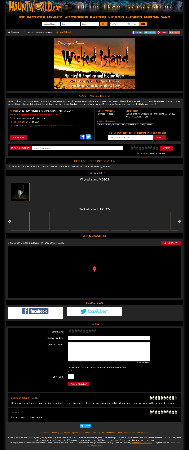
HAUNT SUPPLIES (116, 17)
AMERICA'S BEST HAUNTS (76, 17)
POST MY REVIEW (79, 384)
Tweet (87, 425)
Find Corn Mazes (108, 433)
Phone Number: (18, 121)
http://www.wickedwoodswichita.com (39, 114)
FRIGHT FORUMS (98, 17)
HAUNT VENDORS (134, 17)
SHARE (139, 32)
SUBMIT (159, 137)
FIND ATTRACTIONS (36, 17)
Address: (14, 110)
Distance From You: (19, 125)
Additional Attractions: (108, 121)
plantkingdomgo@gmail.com (31, 118)
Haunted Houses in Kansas (39, 32)
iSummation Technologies (142, 443)
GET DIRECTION (171, 243)
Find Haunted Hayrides (69, 433)
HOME (22, 17)
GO (104, 24)
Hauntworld (16, 32)
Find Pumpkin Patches (89, 433)
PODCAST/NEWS (54, 17)
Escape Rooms (143, 433)
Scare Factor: (132, 110)
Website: (14, 114)
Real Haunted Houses (126, 433)
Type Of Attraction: (106, 110)
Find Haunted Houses (48, 433)
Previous (9, 221)
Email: (13, 118)
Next (179, 221)
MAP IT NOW (18, 137)
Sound (177, 32)
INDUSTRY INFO (151, 17)
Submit (166, 148)
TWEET (152, 32)
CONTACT (165, 17)
